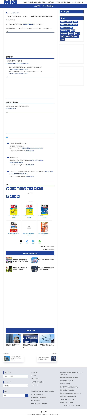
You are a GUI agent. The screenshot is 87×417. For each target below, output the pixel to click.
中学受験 (58, 2)
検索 (26, 2)
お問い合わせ (45, 414)
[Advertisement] (30, 42)
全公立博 (77, 33)
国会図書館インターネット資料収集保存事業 (43, 391)
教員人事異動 (51, 249)
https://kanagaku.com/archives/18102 (18, 69)
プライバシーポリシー (55, 414)
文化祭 (68, 2)
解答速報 (71, 33)
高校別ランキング (65, 30)
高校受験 (63, 21)
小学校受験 (67, 36)
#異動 (23, 148)
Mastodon (34, 385)
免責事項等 (38, 414)
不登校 (62, 39)
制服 (62, 36)
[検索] (26, 395)
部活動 (73, 30)
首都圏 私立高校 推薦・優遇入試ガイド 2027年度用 (29, 215)
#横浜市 (32, 160)
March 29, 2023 (30, 150)
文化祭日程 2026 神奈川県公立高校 (43, 6)
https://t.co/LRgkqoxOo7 (36, 148)
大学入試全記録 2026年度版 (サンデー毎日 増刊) (44, 233)
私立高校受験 (51, 2)
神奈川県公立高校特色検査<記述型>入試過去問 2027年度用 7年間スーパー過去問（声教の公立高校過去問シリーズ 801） (29, 233)
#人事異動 (27, 148)
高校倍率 (44, 2)
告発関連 (31, 2)
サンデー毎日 (69, 27)
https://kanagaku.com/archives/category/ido (17, 63)
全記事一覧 (80, 2)
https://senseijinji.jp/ (11, 108)
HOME (44, 412)
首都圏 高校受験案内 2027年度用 (14, 215)
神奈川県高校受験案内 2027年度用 (14, 233)
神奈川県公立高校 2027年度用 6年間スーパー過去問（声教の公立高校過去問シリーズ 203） (44, 215)
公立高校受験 (37, 2)
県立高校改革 (75, 36)
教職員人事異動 (50, 246)
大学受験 (63, 2)
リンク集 (74, 2)
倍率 (67, 24)
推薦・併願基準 (73, 24)
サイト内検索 (32, 414)
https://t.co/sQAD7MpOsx (16, 162)
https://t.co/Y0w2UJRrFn (21, 173)
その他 (62, 24)
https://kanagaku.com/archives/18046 (18, 73)
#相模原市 (47, 171)
